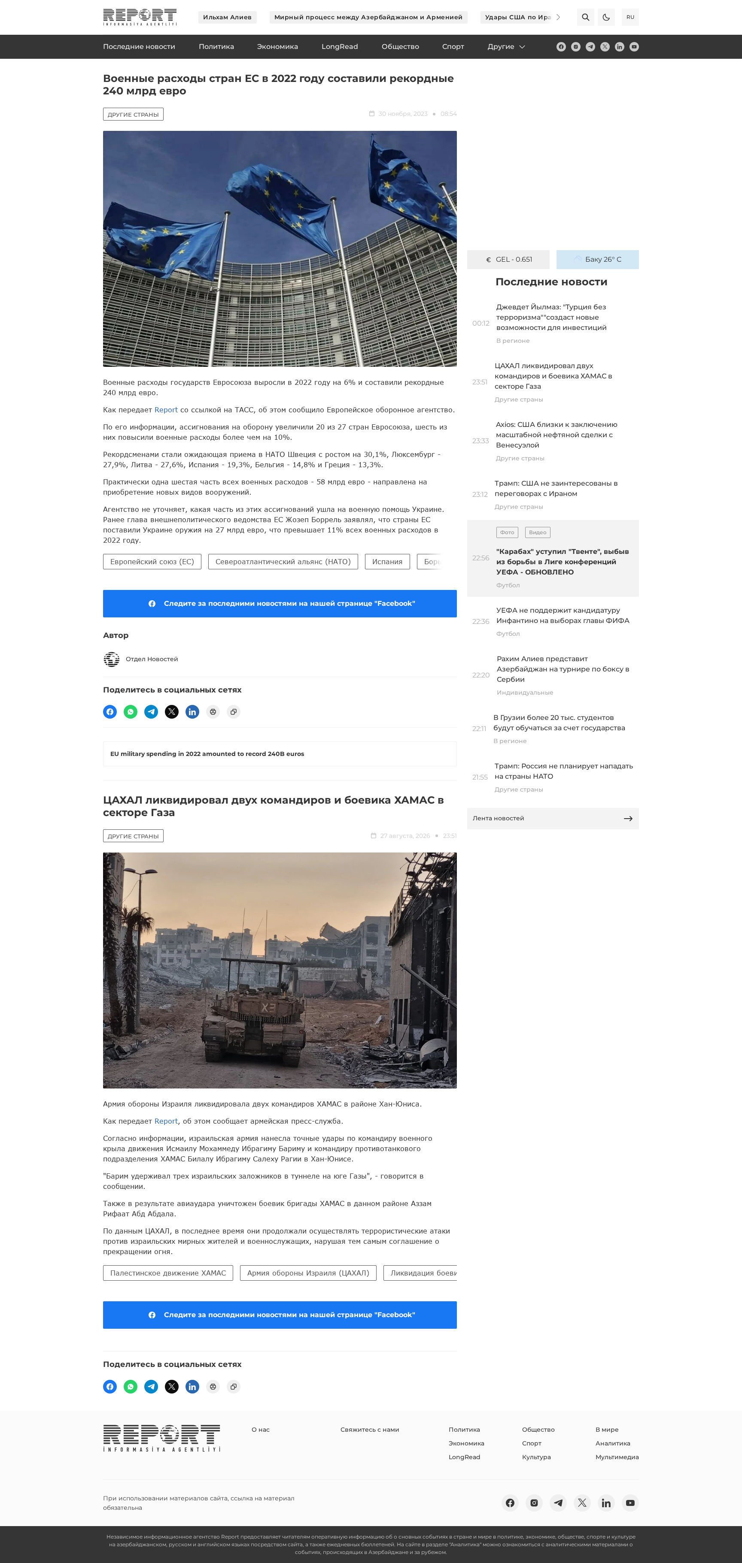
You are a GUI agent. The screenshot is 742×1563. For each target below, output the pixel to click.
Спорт (531, 1443)
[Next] (552, 17)
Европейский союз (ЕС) (152, 561)
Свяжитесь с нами (370, 1429)
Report (166, 409)
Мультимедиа (617, 1457)
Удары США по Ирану (522, 17)
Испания (387, 561)
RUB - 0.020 (514, 259)
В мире (607, 1429)
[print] (213, 712)
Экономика (466, 1443)
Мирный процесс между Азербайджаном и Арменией (368, 17)
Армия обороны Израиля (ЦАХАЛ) (308, 1273)
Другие (501, 46)
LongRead (464, 1457)
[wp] (130, 712)
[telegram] (590, 46)
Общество (538, 1429)
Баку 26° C (603, 259)
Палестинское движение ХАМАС (168, 1273)
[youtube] (634, 46)
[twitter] (605, 46)
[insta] (576, 46)
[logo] (140, 17)
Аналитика (613, 1443)
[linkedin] (619, 46)
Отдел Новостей (152, 659)
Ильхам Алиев (227, 17)
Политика (464, 1429)
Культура (536, 1457)
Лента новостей (498, 818)
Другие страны (133, 114)
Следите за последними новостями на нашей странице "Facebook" (289, 603)
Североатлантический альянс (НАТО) (283, 561)
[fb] (561, 46)
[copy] (233, 712)
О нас (261, 1429)
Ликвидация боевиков (431, 1273)
